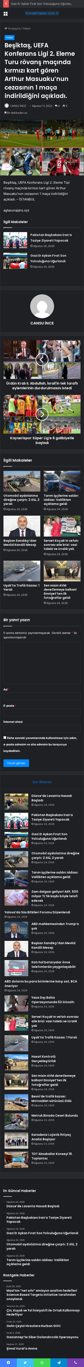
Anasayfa (13, 28)
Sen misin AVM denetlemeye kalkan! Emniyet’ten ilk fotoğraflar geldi (60, 591)
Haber (27, 28)
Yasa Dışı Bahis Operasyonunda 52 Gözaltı (52, 999)
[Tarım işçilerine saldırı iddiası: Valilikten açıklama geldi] (62, 481)
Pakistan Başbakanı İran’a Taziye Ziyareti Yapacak (52, 817)
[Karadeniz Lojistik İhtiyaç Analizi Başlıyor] (16, 1141)
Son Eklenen (42, 782)
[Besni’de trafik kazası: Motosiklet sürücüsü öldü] (16, 1102)
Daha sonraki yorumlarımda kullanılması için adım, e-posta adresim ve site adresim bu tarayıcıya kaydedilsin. (40, 744)
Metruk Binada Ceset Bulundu (54, 1115)
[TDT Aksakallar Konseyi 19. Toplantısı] (16, 1160)
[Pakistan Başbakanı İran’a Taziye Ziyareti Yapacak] (15, 240)
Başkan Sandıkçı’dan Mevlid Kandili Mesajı (20, 542)
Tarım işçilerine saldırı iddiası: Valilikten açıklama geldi (61, 499)
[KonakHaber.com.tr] (42, 13)
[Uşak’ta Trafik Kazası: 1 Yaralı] (21, 571)
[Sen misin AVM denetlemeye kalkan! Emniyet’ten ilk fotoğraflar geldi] (62, 571)
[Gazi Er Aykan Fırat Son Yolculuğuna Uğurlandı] (15, 261)
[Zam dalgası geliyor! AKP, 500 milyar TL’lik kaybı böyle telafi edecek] (16, 897)
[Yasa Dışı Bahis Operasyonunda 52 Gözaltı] (16, 1003)
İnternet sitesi (13, 721)
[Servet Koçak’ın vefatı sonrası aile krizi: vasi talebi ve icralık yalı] (62, 526)
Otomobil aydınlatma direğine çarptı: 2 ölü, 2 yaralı (21, 499)
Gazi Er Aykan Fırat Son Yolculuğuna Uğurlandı (42, 3)
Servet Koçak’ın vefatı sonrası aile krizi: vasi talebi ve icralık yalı (61, 544)
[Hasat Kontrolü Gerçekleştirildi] (16, 1062)
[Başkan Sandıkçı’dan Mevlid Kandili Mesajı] (21, 526)
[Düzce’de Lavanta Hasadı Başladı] (16, 802)
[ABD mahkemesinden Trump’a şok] (16, 930)
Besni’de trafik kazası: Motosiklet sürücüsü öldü (51, 1098)
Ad (6, 689)
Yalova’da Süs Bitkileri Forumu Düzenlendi (37, 912)
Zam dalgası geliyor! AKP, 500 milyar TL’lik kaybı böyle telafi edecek (54, 896)
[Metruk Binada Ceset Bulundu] (16, 1121)
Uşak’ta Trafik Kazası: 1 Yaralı (21, 587)
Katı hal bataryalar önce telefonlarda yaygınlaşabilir (53, 964)
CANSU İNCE (18, 105)
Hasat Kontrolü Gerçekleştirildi (43, 1058)
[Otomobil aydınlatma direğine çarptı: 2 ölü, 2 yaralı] (21, 481)
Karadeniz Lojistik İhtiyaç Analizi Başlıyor (51, 1137)
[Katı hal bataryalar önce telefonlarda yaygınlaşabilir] (16, 968)
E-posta (9, 705)
